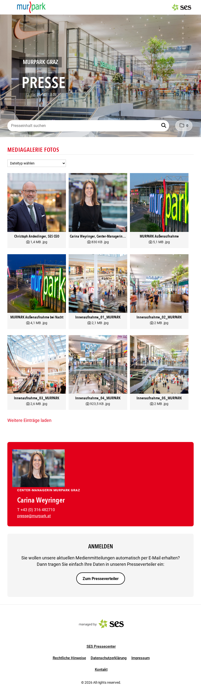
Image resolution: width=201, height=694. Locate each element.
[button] (164, 125)
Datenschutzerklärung (109, 658)
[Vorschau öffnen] (36, 202)
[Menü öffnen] (8, 6)
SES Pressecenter (101, 646)
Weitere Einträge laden (29, 420)
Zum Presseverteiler (101, 578)
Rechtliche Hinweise (69, 658)
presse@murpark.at (34, 516)
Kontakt (101, 669)
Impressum (140, 658)
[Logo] (31, 7)
